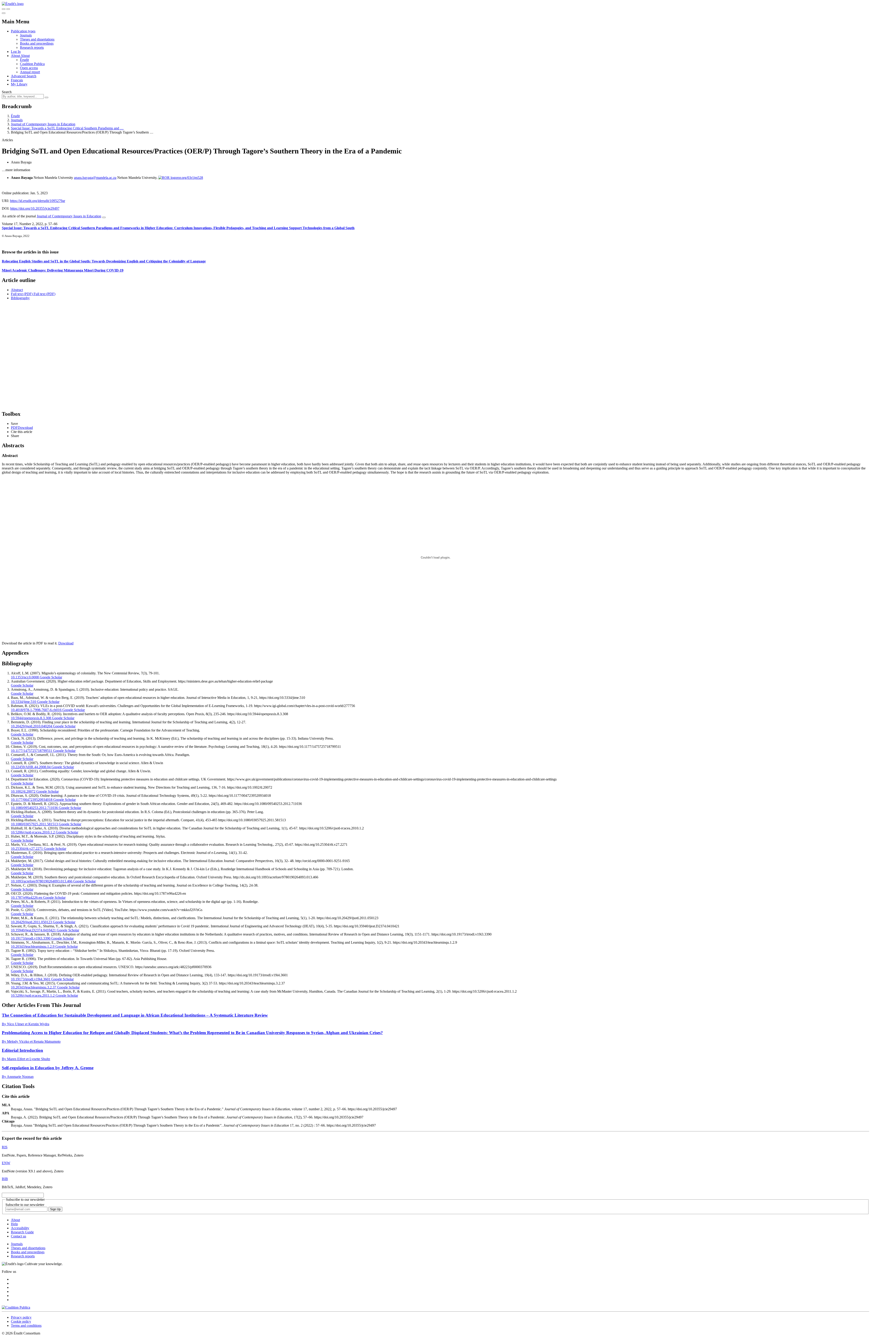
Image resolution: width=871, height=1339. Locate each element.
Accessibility (20, 1228)
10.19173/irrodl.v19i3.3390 (30, 938)
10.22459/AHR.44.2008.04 (31, 767)
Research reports (32, 47)
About (25, 56)
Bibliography (20, 298)
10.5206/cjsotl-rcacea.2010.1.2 (33, 832)
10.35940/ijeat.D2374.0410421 (33, 930)
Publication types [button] (23, 31)
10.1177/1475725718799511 (31, 751)
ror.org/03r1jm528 (190, 178)
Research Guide (22, 1232)
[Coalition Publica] (16, 1307)
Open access (29, 68)
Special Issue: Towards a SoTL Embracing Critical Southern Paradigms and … (67, 128)
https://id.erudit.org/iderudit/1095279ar (37, 201)
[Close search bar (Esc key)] (8, 9)
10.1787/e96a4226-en (26, 897)
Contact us (18, 1236)
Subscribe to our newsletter (24, 1205)
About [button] (16, 56)
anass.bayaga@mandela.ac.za (95, 178)
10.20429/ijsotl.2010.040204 (31, 726)
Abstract (17, 290)
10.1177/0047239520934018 (31, 800)
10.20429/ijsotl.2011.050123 (31, 922)
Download (65, 643)
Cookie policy (21, 1321)
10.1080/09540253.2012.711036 (34, 808)
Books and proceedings (37, 43)
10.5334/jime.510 (23, 702)
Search (7, 92)
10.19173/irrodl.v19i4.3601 (30, 979)
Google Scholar (50, 677)
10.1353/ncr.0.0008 (25, 677)
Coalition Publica (32, 64)
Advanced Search (23, 76)
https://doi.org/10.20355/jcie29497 (34, 208)
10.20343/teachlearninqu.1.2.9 (32, 946)
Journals (26, 35)
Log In (16, 51)
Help (14, 1224)
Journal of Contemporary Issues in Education (43, 124)
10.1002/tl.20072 (23, 791)
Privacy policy (21, 1317)
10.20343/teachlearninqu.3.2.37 (33, 987)
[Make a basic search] (3, 9)
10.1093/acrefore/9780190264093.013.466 (41, 881)
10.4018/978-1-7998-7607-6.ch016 (36, 710)
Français (17, 80)
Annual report (30, 72)
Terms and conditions (26, 1325)
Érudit (24, 60)
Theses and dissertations (37, 39)
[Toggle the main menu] (3, 13)
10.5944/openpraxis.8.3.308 (31, 718)
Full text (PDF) (22, 294)
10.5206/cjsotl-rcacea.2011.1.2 (33, 995)
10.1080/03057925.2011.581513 (34, 824)
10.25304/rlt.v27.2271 (27, 849)
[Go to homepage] (13, 4)
